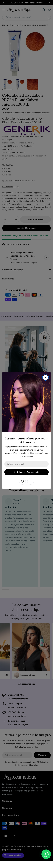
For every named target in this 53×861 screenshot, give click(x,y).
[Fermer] (45, 377)
